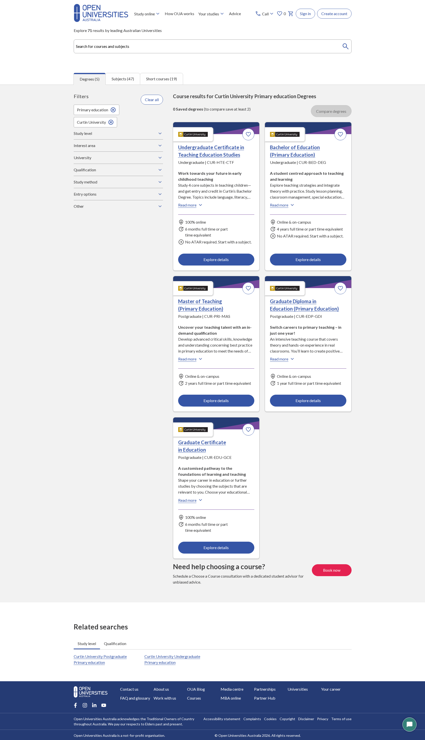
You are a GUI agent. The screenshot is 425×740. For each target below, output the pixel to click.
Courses (194, 698)
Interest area (84, 145)
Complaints (252, 719)
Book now (331, 570)
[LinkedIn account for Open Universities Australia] (94, 705)
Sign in (305, 13)
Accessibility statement (221, 719)
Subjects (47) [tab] (123, 78)
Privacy (322, 719)
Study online (144, 13)
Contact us (129, 689)
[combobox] (213, 46)
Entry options (85, 194)
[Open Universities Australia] (101, 20)
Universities (298, 689)
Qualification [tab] (115, 643)
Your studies (208, 13)
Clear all (152, 99)
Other (79, 206)
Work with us (165, 698)
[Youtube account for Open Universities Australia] (103, 705)
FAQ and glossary (135, 698)
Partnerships (265, 689)
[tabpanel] (212, 344)
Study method (85, 181)
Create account (334, 13)
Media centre (232, 689)
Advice (235, 13)
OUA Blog (196, 689)
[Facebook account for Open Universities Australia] (75, 705)
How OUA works (179, 13)
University (82, 157)
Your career (331, 689)
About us (161, 689)
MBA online (231, 698)
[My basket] (291, 14)
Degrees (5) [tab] (89, 79)
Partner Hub (264, 698)
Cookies (270, 719)
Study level (83, 133)
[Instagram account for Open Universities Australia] (85, 705)
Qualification (85, 169)
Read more (187, 205)
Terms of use (341, 719)
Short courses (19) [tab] (161, 78)
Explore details (216, 259)
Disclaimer (306, 719)
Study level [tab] (87, 643)
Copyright (287, 719)
